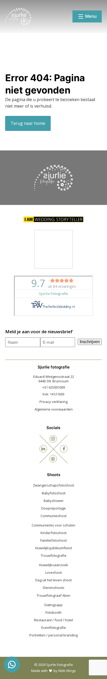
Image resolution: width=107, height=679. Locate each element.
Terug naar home (28, 123)
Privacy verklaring (53, 401)
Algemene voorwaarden (54, 409)
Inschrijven (90, 342)
